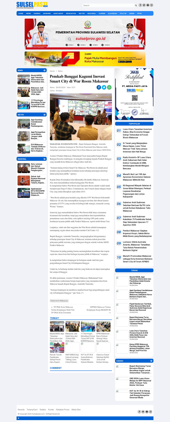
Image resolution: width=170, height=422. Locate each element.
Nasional (91, 13)
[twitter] (104, 87)
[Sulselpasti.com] (32, 8)
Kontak (51, 410)
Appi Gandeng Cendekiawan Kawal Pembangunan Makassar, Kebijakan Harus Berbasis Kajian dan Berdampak (141, 293)
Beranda (21, 410)
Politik (123, 13)
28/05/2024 (60, 87)
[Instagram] (151, 5)
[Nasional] (44, 159)
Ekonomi (47, 13)
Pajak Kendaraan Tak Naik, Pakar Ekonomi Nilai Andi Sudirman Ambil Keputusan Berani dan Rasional (141, 307)
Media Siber (76, 410)
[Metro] (44, 115)
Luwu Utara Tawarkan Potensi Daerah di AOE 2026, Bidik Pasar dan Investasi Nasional (139, 334)
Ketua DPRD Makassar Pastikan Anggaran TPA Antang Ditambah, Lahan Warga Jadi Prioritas (140, 347)
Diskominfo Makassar (59, 301)
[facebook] (99, 87)
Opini (139, 13)
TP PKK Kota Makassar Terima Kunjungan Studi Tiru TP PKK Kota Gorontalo (62, 310)
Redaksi (59, 91)
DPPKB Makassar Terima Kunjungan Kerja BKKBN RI (99, 310)
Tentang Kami (32, 410)
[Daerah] (151, 361)
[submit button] (136, 5)
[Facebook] (140, 5)
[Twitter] (144, 5)
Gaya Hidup (58, 13)
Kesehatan (71, 13)
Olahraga (112, 13)
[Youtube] (147, 5)
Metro (82, 13)
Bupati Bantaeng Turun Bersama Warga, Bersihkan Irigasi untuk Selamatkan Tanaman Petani (141, 320)
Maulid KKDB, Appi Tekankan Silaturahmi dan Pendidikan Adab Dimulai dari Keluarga (140, 280)
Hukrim (102, 13)
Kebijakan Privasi (62, 410)
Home (20, 13)
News (28, 13)
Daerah (37, 13)
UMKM (131, 13)
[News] (44, 70)
